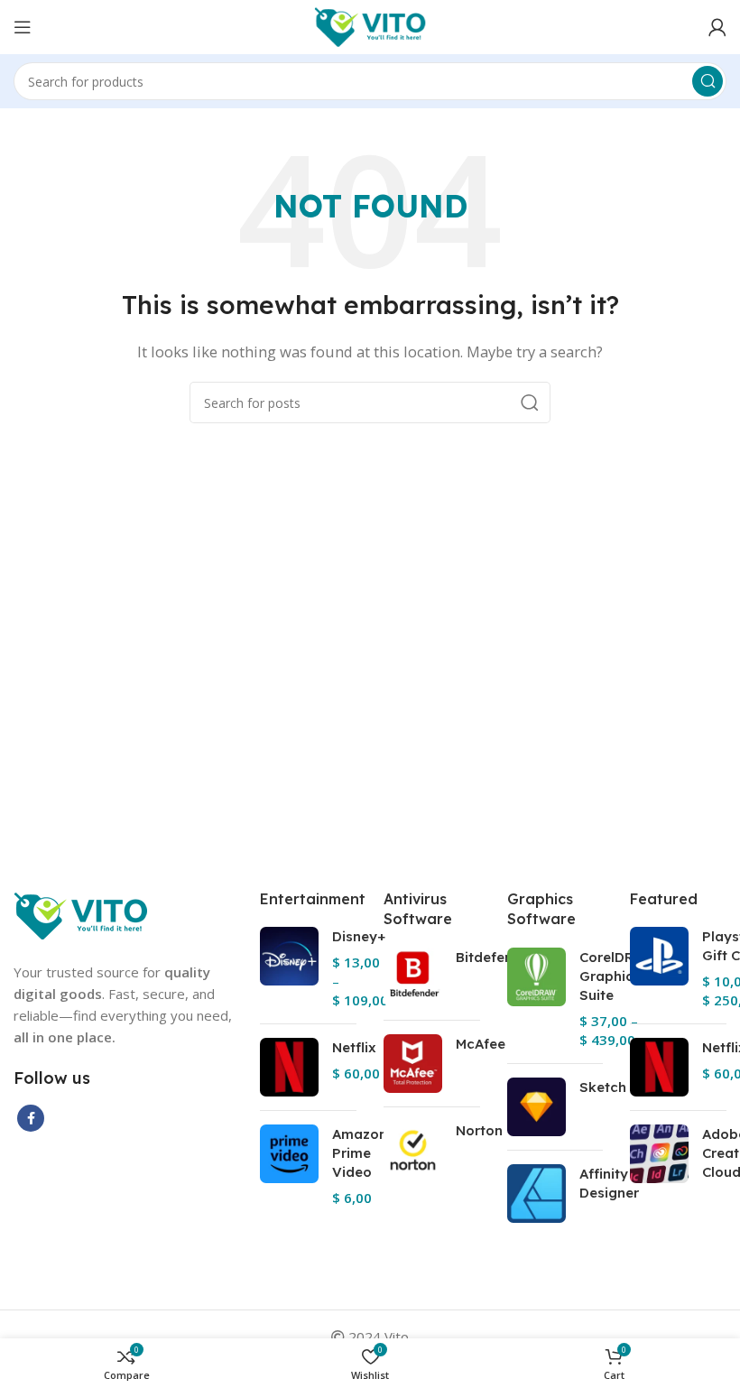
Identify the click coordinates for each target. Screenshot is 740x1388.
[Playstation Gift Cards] (659, 968)
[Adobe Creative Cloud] (659, 1156)
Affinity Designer (609, 1183)
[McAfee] (413, 1063)
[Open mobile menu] (23, 27)
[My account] (717, 27)
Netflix (354, 1047)
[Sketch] (536, 1107)
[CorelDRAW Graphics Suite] (536, 999)
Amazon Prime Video (359, 1152)
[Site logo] (370, 25)
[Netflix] (289, 1067)
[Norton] (413, 1150)
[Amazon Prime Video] (289, 1166)
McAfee (480, 1043)
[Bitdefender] (413, 977)
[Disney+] (289, 968)
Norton (479, 1130)
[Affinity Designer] (536, 1193)
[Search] (707, 81)
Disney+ (358, 936)
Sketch (602, 1087)
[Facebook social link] (30, 1118)
